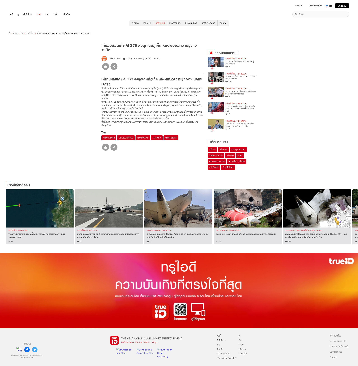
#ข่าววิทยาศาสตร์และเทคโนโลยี (297, 230)
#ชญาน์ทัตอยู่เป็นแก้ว (237, 161)
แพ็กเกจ (242, 349)
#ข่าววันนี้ (230, 155)
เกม (47, 14)
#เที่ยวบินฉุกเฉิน (109, 137)
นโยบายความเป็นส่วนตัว (339, 346)
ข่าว (21, 33)
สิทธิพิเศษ (27, 14)
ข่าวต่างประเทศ (208, 23)
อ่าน (39, 14)
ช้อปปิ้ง (220, 349)
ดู (18, 14)
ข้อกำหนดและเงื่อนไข (338, 341)
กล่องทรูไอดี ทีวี (316, 5)
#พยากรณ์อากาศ (215, 155)
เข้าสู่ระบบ (342, 5)
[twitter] (35, 349)
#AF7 (240, 155)
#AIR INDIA (156, 137)
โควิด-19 (147, 23)
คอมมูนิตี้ (243, 353)
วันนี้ (11, 14)
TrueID (17, 5)
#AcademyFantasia (217, 161)
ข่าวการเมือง (175, 23)
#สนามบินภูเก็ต (142, 137)
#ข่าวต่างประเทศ (153, 230)
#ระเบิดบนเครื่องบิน (126, 137)
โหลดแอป (299, 5)
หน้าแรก (135, 23)
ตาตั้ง (55, 14)
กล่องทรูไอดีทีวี (223, 353)
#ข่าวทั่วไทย (230, 58)
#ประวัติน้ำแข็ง (228, 167)
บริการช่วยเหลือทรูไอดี (226, 358)
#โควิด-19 (223, 149)
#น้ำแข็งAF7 (213, 167)
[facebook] (27, 349)
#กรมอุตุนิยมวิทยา (238, 149)
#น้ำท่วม (212, 149)
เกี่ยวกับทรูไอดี (335, 335)
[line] (19, 349)
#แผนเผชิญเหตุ (171, 137)
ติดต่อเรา (333, 357)
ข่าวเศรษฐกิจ (191, 23)
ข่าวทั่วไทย (160, 23)
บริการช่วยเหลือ (336, 351)
